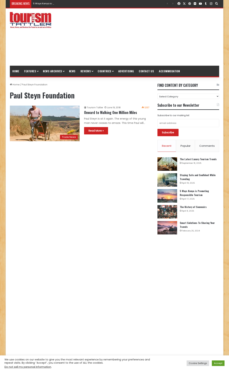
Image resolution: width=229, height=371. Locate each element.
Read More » (96, 130)
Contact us (146, 71)
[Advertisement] (150, 37)
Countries (104, 71)
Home (15, 71)
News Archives (52, 71)
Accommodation (169, 71)
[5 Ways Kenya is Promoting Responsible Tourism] (167, 196)
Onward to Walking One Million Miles (110, 112)
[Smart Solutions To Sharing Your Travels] (167, 227)
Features (30, 71)
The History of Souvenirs (193, 207)
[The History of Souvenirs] (167, 212)
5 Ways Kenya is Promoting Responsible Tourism (61, 3)
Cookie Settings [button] (198, 363)
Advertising (126, 71)
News (72, 71)
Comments (207, 146)
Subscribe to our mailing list (173, 115)
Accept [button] (218, 363)
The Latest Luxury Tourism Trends (198, 159)
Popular (186, 146)
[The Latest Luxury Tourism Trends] (167, 164)
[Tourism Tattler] (30, 20)
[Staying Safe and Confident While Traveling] (167, 180)
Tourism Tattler (95, 107)
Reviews (86, 71)
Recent (167, 146)
